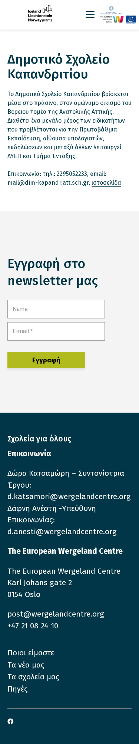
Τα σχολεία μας (33, 677)
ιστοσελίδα (106, 182)
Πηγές (17, 689)
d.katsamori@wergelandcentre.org (69, 496)
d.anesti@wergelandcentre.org (62, 531)
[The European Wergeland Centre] (118, 19)
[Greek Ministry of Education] (118, 10)
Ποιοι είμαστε (30, 653)
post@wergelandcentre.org (55, 614)
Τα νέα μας (25, 665)
